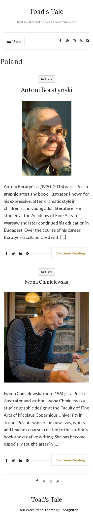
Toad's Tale (46, 11)
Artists (47, 79)
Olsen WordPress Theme (35, 510)
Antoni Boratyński (46, 90)
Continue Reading (70, 253)
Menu (16, 41)
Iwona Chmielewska (46, 282)
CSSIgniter (69, 510)
